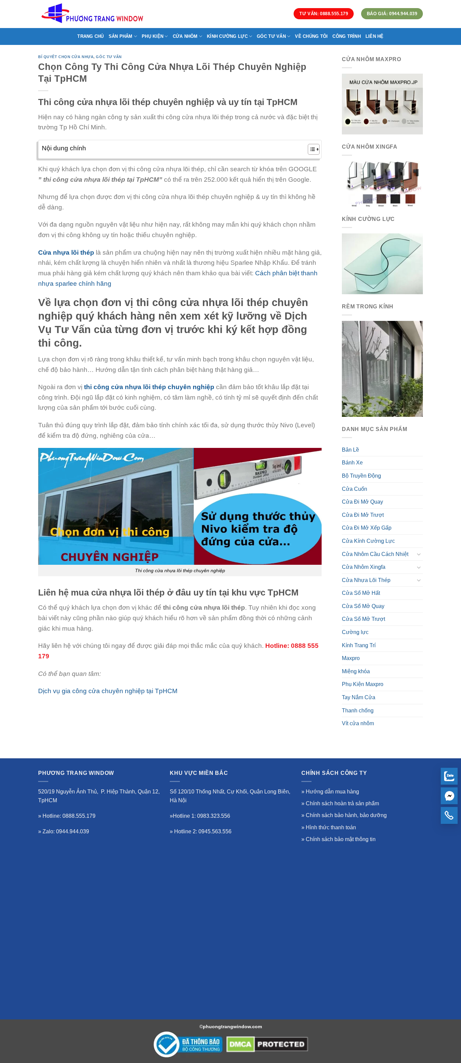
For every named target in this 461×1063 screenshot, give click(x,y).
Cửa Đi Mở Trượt (363, 515)
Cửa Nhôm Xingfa (363, 567)
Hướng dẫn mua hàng (332, 791)
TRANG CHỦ (90, 36)
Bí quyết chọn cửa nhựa (65, 57)
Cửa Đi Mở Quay (362, 502)
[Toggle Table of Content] (310, 149)
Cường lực (355, 632)
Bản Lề (350, 450)
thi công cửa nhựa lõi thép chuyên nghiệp (149, 386)
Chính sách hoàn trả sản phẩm (342, 803)
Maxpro (351, 658)
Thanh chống (358, 710)
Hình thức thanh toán (331, 827)
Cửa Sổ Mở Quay (363, 606)
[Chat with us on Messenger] (449, 795)
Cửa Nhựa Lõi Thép (366, 580)
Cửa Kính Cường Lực (368, 541)
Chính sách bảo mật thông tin (341, 839)
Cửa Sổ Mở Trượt (363, 619)
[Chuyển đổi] (419, 554)
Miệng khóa (356, 671)
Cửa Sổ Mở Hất (361, 593)
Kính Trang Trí (359, 645)
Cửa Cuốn (354, 489)
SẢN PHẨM (121, 36)
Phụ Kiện (152, 36)
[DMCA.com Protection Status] (267, 1044)
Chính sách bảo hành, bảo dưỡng (346, 815)
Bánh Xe (352, 462)
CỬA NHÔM (185, 36)
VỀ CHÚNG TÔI (311, 36)
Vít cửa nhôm (358, 723)
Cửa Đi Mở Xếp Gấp (366, 528)
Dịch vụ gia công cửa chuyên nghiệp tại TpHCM (108, 690)
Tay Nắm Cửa (358, 697)
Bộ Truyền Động (361, 476)
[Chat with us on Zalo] (449, 776)
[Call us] (449, 815)
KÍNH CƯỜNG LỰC (227, 36)
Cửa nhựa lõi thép (66, 252)
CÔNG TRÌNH (346, 36)
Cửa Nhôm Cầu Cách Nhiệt (375, 554)
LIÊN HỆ (374, 36)
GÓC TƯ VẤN (271, 36)
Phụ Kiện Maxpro (362, 684)
